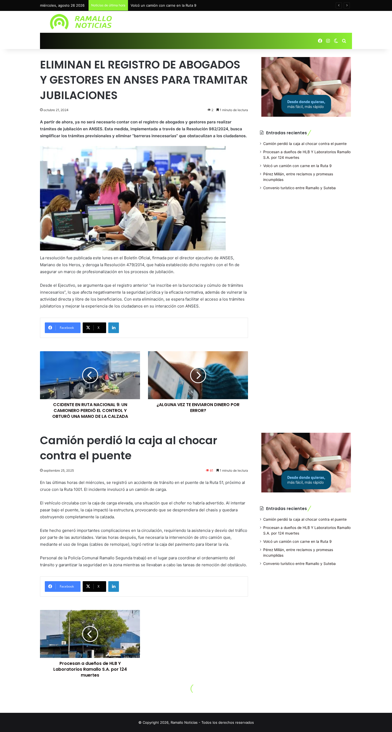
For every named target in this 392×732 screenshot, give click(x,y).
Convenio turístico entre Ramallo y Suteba (299, 188)
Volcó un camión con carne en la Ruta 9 (163, 5)
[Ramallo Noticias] (82, 22)
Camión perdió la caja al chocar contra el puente (305, 143)
